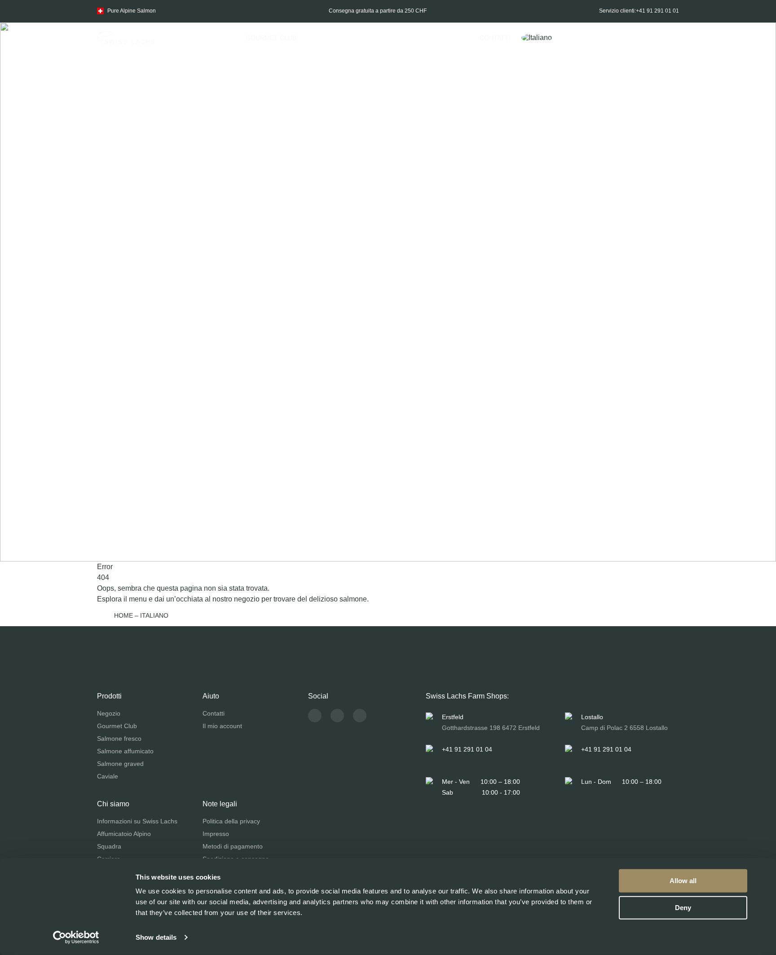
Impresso (216, 833)
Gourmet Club (117, 726)
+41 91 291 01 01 (657, 11)
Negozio (108, 713)
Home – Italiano (141, 615)
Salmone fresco (119, 738)
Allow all (683, 880)
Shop (217, 37)
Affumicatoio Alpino (124, 833)
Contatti (495, 37)
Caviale (107, 776)
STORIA (319, 37)
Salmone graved (120, 763)
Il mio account (222, 726)
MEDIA (450, 37)
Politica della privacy (231, 821)
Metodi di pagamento (233, 846)
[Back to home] (125, 37)
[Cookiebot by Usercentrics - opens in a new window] (76, 937)
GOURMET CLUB (271, 37)
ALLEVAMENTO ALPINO (385, 37)
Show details (156, 937)
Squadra (109, 846)
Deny (683, 907)
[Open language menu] (541, 37)
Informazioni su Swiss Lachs (137, 821)
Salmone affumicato (125, 751)
